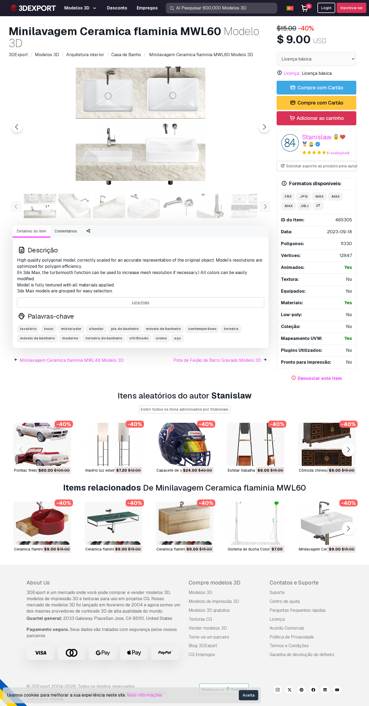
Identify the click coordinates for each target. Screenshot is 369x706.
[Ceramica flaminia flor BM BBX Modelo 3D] (184, 523)
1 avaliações (338, 153)
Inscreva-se (351, 7)
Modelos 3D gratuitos (209, 610)
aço (177, 338)
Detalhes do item (31, 231)
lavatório (28, 328)
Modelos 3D (200, 592)
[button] (348, 449)
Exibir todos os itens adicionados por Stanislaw (184, 409)
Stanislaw (317, 137)
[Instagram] (277, 690)
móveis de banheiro (163, 328)
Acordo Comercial (287, 628)
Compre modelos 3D (214, 582)
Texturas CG (200, 619)
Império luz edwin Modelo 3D (110, 470)
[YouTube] (337, 690)
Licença (277, 619)
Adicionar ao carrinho (320, 118)
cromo (161, 338)
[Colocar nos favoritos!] (63, 458)
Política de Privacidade (292, 637)
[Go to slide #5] (178, 206)
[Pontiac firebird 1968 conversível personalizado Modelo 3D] (42, 444)
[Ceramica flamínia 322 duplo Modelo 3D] (42, 523)
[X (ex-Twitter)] (289, 690)
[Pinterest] (301, 690)
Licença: (292, 73)
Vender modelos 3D (208, 628)
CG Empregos (202, 654)
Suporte (277, 592)
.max (319, 196)
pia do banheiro (125, 328)
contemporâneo (202, 328)
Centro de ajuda (285, 601)
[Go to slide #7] (247, 206)
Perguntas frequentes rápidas (298, 610)
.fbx (288, 196)
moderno (70, 338)
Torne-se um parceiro (209, 637)
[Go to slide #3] (109, 206)
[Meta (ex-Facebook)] (313, 690)
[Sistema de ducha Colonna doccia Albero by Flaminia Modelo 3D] (256, 523)
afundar (96, 328)
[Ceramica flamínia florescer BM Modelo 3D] (113, 523)
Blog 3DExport (203, 645)
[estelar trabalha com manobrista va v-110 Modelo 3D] (256, 444)
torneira (231, 328)
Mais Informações (144, 695)
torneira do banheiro (103, 338)
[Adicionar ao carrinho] (52, 458)
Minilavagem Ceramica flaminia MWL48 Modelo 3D (72, 360)
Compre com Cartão (319, 88)
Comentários (66, 231)
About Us (38, 582)
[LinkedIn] (325, 690)
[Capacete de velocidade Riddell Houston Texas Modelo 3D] (184, 444)
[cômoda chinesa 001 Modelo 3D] (327, 444)
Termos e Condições (289, 645)
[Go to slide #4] (144, 206)
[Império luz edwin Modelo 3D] (113, 444)
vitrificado (138, 338)
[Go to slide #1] (40, 206)
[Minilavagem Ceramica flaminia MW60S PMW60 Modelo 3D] (327, 523)
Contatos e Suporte (294, 582)
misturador (71, 328)
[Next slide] (264, 127)
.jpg (303, 196)
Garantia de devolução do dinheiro (302, 654)
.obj (304, 206)
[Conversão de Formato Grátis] (318, 206)
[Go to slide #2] (74, 206)
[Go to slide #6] (213, 206)
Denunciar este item (320, 378)
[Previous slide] (17, 127)
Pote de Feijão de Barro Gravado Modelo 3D (217, 360)
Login (326, 7)
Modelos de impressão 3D (214, 601)
